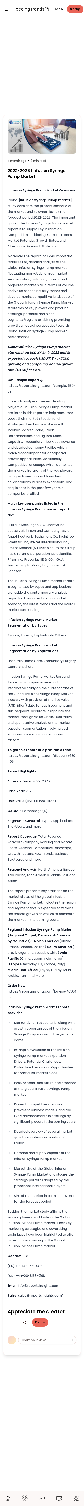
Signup (75, 9)
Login (59, 9)
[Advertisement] (42, 65)
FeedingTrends (28, 9)
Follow (40, 1322)
